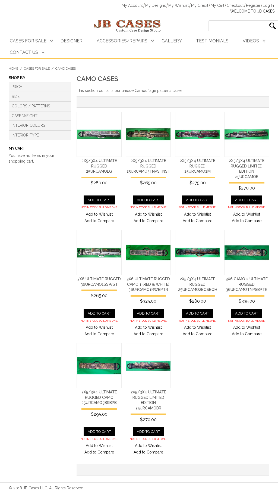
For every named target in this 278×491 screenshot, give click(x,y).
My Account (132, 5)
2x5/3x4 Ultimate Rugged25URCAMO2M (197, 166)
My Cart (217, 5)
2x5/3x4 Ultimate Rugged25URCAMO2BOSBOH (197, 284)
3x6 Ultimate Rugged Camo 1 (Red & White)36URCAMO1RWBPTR (148, 284)
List (94, 102)
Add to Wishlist (99, 214)
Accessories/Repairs (122, 40)
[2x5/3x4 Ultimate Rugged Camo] (99, 365)
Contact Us (24, 52)
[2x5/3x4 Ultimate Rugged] (99, 134)
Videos (251, 40)
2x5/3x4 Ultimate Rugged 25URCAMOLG (99, 166)
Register (253, 5)
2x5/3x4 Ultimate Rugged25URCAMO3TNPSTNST (148, 166)
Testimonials (212, 40)
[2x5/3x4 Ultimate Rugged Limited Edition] (246, 134)
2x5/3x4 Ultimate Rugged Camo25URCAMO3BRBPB (99, 397)
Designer (72, 40)
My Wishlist (178, 5)
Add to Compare (99, 221)
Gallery (172, 40)
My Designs (155, 5)
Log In (268, 5)
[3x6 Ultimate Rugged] (99, 252)
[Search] (272, 25)
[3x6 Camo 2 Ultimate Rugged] (246, 252)
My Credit (199, 5)
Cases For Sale (28, 40)
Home (13, 68)
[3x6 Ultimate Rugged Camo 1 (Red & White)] (148, 252)
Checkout (235, 5)
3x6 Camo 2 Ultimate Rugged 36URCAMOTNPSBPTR (247, 284)
